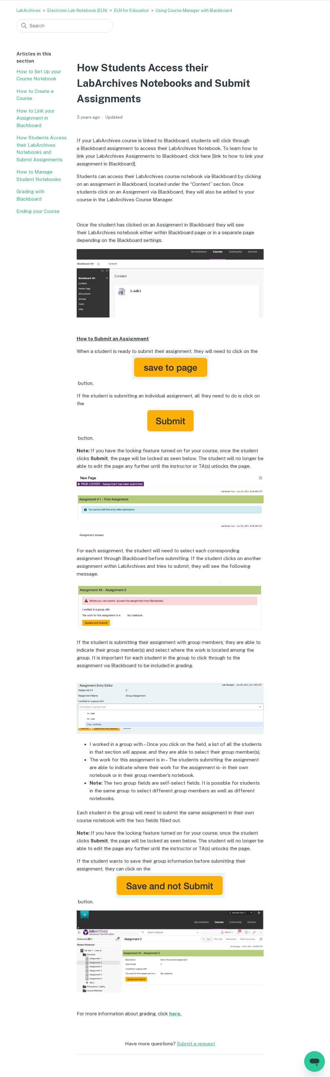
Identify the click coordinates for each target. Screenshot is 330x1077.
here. (175, 1013)
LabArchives (28, 10)
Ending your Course (38, 211)
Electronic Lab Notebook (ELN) (77, 10)
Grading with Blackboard (30, 195)
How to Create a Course (34, 94)
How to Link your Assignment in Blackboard (35, 118)
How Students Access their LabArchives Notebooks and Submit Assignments (41, 148)
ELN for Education (131, 10)
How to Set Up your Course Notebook (38, 75)
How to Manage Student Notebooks (38, 175)
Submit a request (196, 1043)
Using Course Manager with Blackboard (194, 10)
